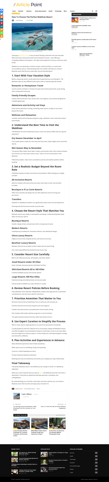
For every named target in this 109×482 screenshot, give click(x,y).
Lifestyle (20, 11)
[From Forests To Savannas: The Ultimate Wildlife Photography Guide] (57, 423)
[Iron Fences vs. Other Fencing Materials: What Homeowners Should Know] (14, 454)
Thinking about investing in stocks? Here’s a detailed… (24, 464)
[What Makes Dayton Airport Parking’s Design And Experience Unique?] (39, 423)
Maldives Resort (19, 388)
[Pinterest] (1, 23)
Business (29, 11)
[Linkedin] (1, 20)
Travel (17, 13)
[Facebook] (1, 10)
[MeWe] (1, 26)
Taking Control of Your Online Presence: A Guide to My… (27, 470)
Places (13, 13)
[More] (1, 36)
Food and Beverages (75, 466)
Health (50, 11)
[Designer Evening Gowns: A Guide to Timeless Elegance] (44, 462)
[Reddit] (1, 16)
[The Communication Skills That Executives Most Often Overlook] (44, 469)
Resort (38, 388)
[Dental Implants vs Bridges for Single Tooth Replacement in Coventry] (44, 454)
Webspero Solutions (93, 479)
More (65, 11)
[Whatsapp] (1, 32)
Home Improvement (40, 11)
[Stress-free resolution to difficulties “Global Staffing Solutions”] (75, 55)
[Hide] (0, 39)
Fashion (72, 469)
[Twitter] (1, 13)
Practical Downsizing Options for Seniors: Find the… (28, 459)
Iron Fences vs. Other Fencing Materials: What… (27, 453)
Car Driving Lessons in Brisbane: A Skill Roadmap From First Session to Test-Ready (24, 408)
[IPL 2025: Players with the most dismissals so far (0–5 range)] (75, 19)
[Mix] (1, 29)
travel (41, 373)
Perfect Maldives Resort (29, 388)
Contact (72, 11)
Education (72, 462)
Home (14, 11)
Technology (58, 11)
